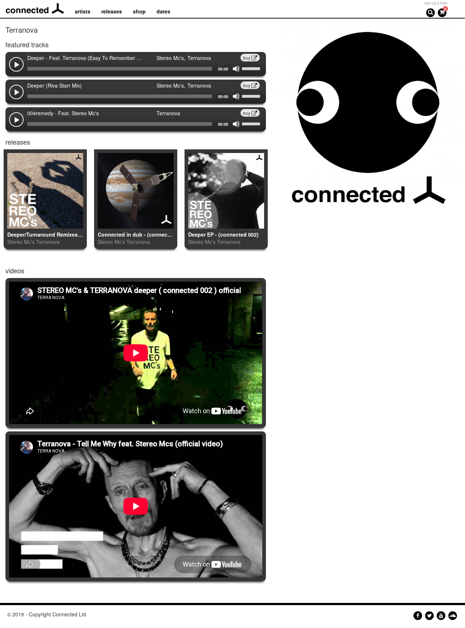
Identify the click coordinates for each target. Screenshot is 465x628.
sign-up (430, 2)
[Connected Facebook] (418, 616)
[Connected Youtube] (441, 616)
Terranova (48, 241)
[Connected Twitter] (429, 616)
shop (139, 11)
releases (111, 11)
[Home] (37, 8)
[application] (135, 68)
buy (247, 58)
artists (82, 11)
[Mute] (236, 68)
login (444, 2)
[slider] (252, 68)
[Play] (16, 65)
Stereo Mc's (21, 241)
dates (163, 11)
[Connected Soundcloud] (453, 616)
